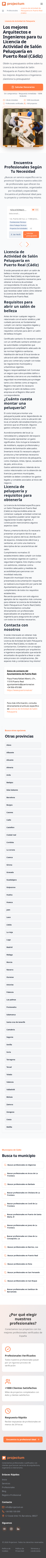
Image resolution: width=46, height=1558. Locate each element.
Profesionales (12, 10)
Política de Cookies (6, 1549)
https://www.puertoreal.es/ (19, 690)
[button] (27, 244)
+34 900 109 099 (12, 1511)
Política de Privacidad (19, 1549)
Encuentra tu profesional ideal (21, 1439)
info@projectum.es (14, 1507)
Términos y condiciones (35, 1549)
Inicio (4, 1479)
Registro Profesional (11, 1495)
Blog (4, 1491)
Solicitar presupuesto (31, 234)
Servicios (6, 1483)
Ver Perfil (16, 234)
